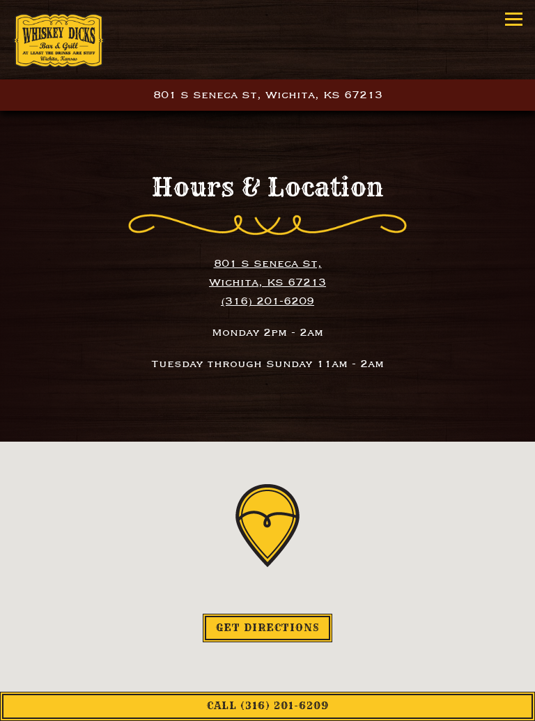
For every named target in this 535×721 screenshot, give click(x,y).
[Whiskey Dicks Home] (59, 40)
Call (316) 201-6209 (268, 705)
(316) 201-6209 (267, 301)
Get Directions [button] (267, 627)
